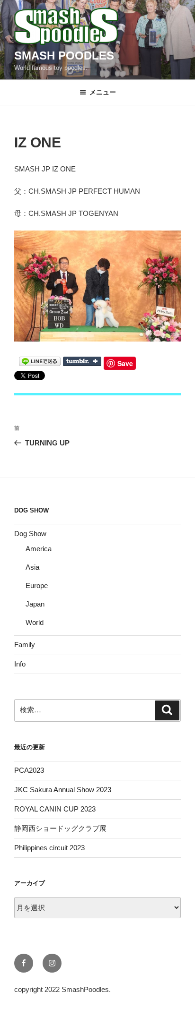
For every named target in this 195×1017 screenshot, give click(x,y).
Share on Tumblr (82, 361)
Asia (32, 567)
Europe (37, 585)
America (39, 549)
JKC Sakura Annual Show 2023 (62, 790)
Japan (35, 604)
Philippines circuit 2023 (49, 848)
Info (20, 664)
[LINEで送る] (40, 361)
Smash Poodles (64, 55)
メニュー (102, 92)
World (35, 622)
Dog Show (30, 534)
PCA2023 (29, 770)
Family (24, 645)
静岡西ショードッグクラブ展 (60, 828)
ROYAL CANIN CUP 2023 (55, 809)
